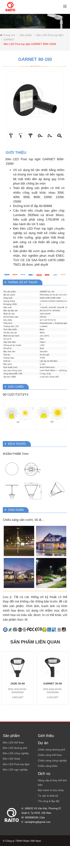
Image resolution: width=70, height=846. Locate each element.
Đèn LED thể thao (13, 742)
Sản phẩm (26, 35)
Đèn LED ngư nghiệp (15, 769)
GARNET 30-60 (52, 683)
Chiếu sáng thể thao (50, 754)
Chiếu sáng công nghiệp (52, 760)
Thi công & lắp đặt (48, 801)
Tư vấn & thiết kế (48, 795)
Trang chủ (8, 35)
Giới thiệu (46, 736)
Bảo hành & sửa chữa (51, 790)
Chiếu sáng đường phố (51, 749)
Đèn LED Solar (11, 758)
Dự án (43, 743)
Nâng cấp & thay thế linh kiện (52, 782)
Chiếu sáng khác (48, 765)
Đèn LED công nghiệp (16, 753)
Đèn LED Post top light (50, 35)
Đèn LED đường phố (15, 747)
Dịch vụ (44, 773)
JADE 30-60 (17, 683)
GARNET (9, 39)
